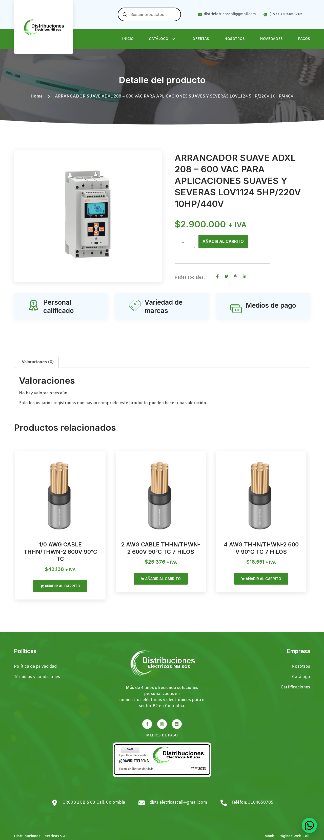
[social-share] (217, 277)
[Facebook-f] (147, 724)
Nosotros (234, 39)
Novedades (271, 39)
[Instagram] (162, 724)
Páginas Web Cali (293, 836)
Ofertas (200, 39)
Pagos (304, 39)
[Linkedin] (176, 724)
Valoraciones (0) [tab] (38, 362)
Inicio (128, 39)
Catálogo (158, 39)
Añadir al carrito (223, 241)
